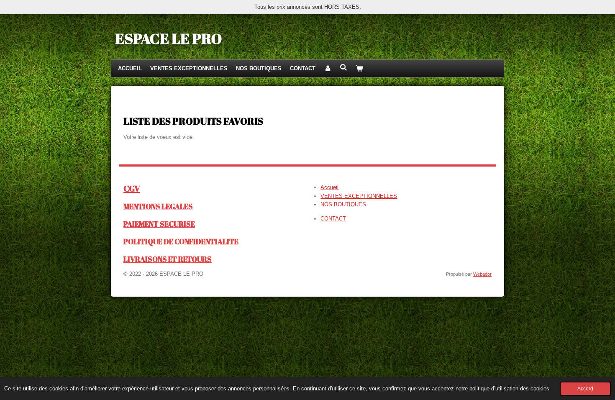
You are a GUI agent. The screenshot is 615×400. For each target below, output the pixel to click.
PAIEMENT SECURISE (159, 224)
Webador (482, 274)
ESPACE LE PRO (168, 38)
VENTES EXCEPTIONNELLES (358, 196)
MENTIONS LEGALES (158, 206)
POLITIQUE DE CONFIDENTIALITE (180, 241)
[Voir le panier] (359, 69)
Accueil (329, 187)
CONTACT (333, 218)
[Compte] (328, 69)
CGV (131, 188)
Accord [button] (585, 388)
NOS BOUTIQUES (343, 204)
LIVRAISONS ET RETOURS (167, 259)
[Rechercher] (343, 67)
